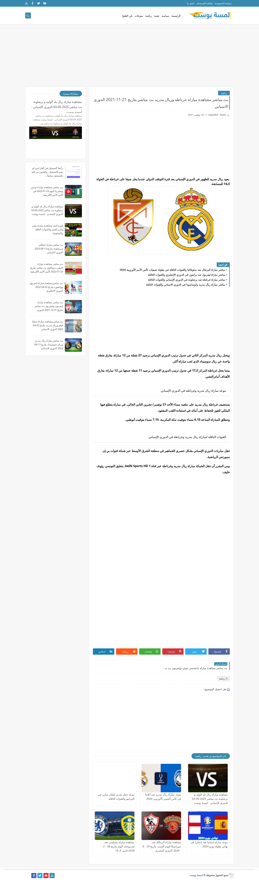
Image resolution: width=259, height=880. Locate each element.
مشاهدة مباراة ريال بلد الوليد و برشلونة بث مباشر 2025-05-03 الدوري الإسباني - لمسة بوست (210, 799)
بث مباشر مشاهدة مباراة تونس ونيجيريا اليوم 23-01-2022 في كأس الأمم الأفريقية (47, 191)
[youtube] (44, 3)
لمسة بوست (196, 875)
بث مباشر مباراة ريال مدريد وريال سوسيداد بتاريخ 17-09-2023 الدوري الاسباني (48, 344)
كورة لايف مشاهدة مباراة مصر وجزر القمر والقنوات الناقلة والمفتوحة (47, 229)
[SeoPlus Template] (231, 875)
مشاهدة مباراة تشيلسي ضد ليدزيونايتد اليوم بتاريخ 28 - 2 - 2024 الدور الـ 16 (117, 846)
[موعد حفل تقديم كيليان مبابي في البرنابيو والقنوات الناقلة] (114, 778)
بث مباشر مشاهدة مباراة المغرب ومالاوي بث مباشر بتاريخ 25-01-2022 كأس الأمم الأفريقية (46, 267)
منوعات (139, 15)
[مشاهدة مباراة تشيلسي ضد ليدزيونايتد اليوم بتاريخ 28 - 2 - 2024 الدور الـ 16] (114, 825)
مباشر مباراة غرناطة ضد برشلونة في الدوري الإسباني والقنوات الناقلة (186, 279)
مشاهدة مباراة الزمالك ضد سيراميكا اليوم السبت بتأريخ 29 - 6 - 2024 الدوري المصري (162, 846)
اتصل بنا (190, 3)
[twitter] (38, 3)
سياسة (165, 15)
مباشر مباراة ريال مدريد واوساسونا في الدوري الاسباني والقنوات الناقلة (185, 284)
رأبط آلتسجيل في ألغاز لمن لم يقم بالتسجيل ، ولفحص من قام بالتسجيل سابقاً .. (47, 171)
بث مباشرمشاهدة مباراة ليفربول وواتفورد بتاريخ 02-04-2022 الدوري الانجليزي (46, 286)
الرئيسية (176, 15)
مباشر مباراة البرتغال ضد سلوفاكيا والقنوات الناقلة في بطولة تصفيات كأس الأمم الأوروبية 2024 (172, 269)
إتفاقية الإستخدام (204, 3)
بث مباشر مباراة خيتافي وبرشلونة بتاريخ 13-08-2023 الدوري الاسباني (49, 248)
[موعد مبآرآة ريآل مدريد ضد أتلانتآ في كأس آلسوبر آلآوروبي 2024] (161, 778)
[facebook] (32, 3)
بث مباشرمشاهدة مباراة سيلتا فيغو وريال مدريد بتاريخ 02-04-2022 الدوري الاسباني (47, 325)
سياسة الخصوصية (223, 3)
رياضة (148, 15)
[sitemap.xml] (27, 875)
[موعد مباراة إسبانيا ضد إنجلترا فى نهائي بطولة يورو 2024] (208, 825)
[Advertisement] (129, 57)
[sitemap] (26, 3)
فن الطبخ (127, 15)
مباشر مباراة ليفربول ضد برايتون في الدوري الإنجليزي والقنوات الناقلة (186, 274)
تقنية (156, 15)
